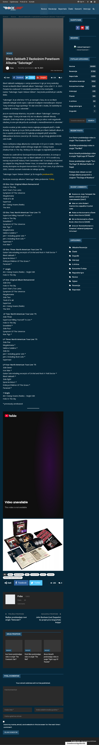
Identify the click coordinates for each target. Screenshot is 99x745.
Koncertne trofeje (76, 86)
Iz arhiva (73, 101)
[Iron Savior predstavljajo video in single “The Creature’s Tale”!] (13, 646)
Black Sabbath (19, 574)
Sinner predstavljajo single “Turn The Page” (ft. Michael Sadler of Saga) (82, 164)
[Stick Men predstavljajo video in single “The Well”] (33, 646)
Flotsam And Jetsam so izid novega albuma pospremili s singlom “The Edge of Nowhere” (81, 175)
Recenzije (52, 9)
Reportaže (62, 9)
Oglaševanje (14, 2)
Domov (5, 2)
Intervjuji (86, 9)
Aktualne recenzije (77, 81)
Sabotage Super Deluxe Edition (12, 577)
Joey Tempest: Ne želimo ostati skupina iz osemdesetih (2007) (82, 197)
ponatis (43, 574)
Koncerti (78, 9)
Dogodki (72, 111)
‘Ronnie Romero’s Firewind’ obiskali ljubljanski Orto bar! (81, 228)
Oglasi (74, 281)
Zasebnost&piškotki (76, 743)
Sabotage (50, 574)
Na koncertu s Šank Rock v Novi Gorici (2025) (82, 213)
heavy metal (34, 574)
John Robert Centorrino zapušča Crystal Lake (81, 206)
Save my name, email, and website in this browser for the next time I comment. (32, 725)
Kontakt (31, 2)
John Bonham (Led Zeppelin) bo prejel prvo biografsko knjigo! (48, 620)
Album (10, 574)
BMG (27, 574)
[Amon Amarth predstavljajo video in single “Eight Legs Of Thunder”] (52, 646)
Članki (70, 9)
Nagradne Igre (75, 106)
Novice (44, 9)
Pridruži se (23, 2)
